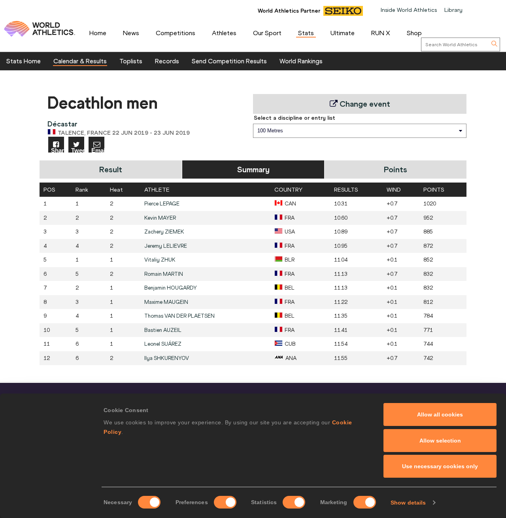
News (131, 33)
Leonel (162, 344)
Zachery (164, 231)
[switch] (225, 502)
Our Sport (267, 33)
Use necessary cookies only (440, 466)
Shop (414, 33)
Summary (253, 169)
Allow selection (440, 440)
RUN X (380, 33)
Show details (408, 502)
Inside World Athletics (409, 9)
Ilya (166, 358)
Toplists (130, 61)
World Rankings (301, 61)
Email (97, 150)
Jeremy (165, 246)
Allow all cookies (440, 414)
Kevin (160, 218)
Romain (163, 274)
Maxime (166, 302)
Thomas (179, 316)
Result (110, 169)
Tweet (77, 150)
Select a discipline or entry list (294, 117)
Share (57, 150)
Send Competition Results (229, 61)
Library (453, 9)
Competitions (175, 33)
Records (167, 61)
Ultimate (342, 33)
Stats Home (23, 61)
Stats (306, 33)
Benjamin (170, 287)
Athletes (224, 33)
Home (97, 33)
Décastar (62, 123)
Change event (364, 104)
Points (395, 169)
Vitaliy (160, 259)
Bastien (162, 330)
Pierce (161, 203)
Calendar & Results (80, 61)
